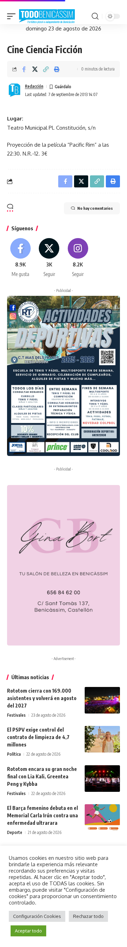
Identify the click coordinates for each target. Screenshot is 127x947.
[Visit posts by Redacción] (14, 90)
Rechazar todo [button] (88, 916)
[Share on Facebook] (24, 69)
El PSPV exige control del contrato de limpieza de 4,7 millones (38, 737)
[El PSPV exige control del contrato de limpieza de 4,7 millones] (102, 739)
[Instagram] (78, 258)
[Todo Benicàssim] (47, 16)
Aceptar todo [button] (28, 931)
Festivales (16, 715)
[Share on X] (35, 69)
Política (14, 754)
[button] (13, 16)
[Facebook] (20, 258)
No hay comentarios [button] (95, 208)
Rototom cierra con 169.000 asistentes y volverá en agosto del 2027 (42, 698)
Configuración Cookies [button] (37, 916)
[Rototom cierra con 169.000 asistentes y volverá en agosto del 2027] (102, 700)
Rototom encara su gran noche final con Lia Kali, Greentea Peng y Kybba (42, 776)
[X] (49, 258)
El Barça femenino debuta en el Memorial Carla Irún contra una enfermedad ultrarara (42, 815)
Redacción (34, 86)
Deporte (14, 832)
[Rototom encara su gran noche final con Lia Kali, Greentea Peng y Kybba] (102, 778)
